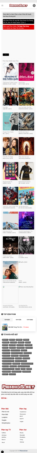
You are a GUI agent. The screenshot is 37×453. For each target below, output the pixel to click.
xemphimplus (26, 371)
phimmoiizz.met (24, 355)
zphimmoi (12, 374)
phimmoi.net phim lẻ (17, 353)
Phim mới (5, 366)
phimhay (5, 347)
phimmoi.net (6, 353)
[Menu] (2, 5)
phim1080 (12, 345)
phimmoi (24, 350)
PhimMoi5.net (5, 392)
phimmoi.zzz (28, 353)
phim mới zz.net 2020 (24, 366)
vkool (23, 368)
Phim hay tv (6, 350)
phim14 (5, 345)
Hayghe (4, 420)
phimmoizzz (16, 363)
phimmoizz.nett (7, 363)
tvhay (17, 368)
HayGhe (26, 339)
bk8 (16, 403)
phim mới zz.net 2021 (8, 368)
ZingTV (5, 374)
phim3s (28, 342)
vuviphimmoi (6, 371)
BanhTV (5, 339)
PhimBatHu (28, 345)
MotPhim (21, 342)
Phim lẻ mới (5, 412)
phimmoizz (26, 358)
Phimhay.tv (29, 347)
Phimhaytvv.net (15, 350)
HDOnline (5, 342)
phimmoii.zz (6, 355)
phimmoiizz (15, 355)
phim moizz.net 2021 (21, 361)
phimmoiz (18, 358)
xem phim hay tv (17, 371)
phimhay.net (21, 347)
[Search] (34, 5)
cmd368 (15, 401)
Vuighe (29, 368)
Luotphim (13, 342)
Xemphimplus (6, 423)
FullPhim (19, 339)
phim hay (12, 347)
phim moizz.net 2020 (8, 361)
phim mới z (13, 366)
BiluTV (12, 339)
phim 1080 (20, 345)
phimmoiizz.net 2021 (8, 358)
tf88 (2, 401)
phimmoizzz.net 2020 (27, 363)
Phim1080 (5, 414)
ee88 (2, 403)
